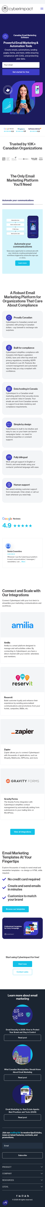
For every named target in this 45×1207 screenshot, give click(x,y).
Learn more (22, 263)
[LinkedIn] (20, 1196)
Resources (8, 1180)
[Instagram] (23, 1196)
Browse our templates (15, 909)
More (23, 562)
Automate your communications (18, 200)
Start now (22, 964)
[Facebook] (17, 1196)
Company (7, 1173)
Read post (22, 1038)
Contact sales (22, 972)
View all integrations (22, 832)
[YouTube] (25, 1196)
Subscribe (22, 1155)
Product (7, 1167)
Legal (5, 1186)
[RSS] (28, 1196)
